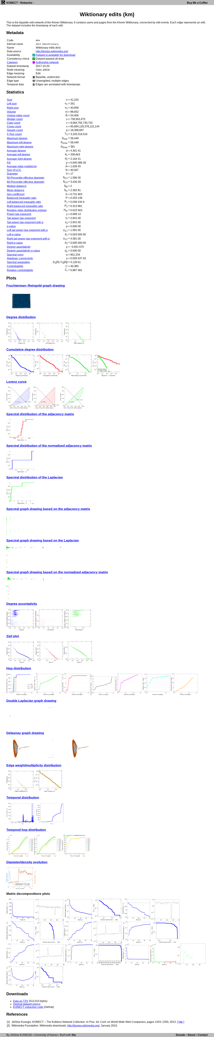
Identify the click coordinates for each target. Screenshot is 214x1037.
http (180, 1021)
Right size (13, 107)
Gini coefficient (15, 194)
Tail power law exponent (21, 218)
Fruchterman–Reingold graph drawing (35, 285)
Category (12, 62)
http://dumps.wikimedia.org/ (52, 51)
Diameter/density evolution (26, 862)
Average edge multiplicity (22, 166)
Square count (15, 130)
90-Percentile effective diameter (25, 181)
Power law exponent (19, 214)
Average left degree (18, 154)
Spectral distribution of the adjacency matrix (40, 414)
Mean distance (15, 190)
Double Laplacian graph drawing (31, 700)
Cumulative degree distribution (30, 349)
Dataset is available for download (55, 55)
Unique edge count (18, 115)
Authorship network (47, 62)
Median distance (16, 186)
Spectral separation (18, 262)
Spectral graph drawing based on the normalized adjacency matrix (57, 572)
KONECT (12, 2)
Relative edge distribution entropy (27, 210)
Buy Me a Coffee (197, 2)
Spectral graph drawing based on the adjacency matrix (48, 509)
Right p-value (15, 242)
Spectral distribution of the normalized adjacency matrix (49, 445)
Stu (74, 1034)
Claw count (13, 122)
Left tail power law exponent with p (27, 230)
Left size (12, 103)
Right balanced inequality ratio (25, 206)
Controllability (15, 266)
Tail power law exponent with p (25, 222)
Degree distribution (21, 317)
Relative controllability (20, 270)
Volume (11, 111)
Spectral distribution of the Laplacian (34, 477)
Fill (9, 162)
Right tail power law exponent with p (28, 238)
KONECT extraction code (28, 1007)
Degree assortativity (18, 246)
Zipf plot (12, 636)
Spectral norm (15, 254)
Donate (180, 1034)
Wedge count (15, 119)
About (191, 1034)
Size (9, 99)
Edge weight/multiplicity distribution (33, 765)
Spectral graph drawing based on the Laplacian (42, 540)
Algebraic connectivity (20, 258)
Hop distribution (18, 668)
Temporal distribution (22, 797)
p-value (11, 226)
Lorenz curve (16, 381)
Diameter (12, 173)
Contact (203, 1034)
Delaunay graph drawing (25, 733)
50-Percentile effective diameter (25, 177)
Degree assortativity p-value (23, 250)
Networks (26, 2)
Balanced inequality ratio (21, 197)
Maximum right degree (20, 146)
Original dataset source (26, 1004)
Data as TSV (20, 1001)
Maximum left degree (19, 142)
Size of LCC (14, 170)
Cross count (14, 126)
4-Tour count (14, 134)
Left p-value (14, 234)
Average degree (16, 150)
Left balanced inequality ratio (24, 201)
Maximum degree (17, 138)
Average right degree (19, 158)
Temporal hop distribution (26, 830)
